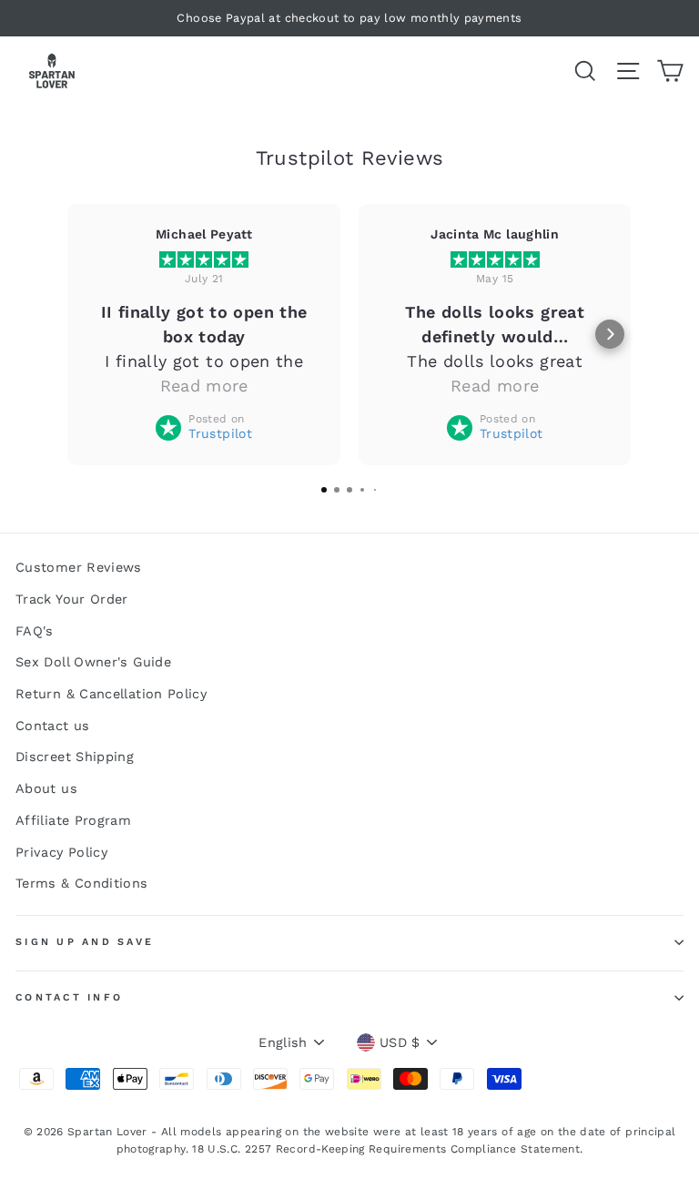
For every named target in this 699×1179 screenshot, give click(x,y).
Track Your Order (71, 599)
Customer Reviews (78, 567)
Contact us (52, 726)
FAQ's (34, 631)
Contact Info (69, 997)
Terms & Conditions (81, 883)
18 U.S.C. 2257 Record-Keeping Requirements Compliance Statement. (387, 1149)
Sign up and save (84, 942)
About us (46, 789)
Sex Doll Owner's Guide (93, 662)
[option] (349, 18)
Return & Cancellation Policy (111, 694)
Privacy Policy (61, 852)
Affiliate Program (73, 820)
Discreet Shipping (74, 757)
